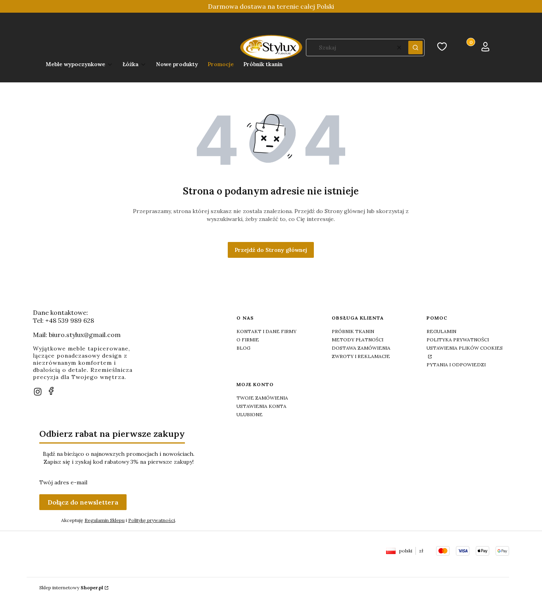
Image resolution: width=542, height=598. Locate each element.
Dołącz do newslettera (83, 502)
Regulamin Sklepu (105, 520)
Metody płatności (357, 340)
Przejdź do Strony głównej (270, 249)
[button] (415, 47)
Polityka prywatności (458, 340)
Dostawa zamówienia (361, 348)
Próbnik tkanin (353, 331)
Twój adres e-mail (63, 482)
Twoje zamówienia (262, 398)
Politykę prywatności (151, 520)
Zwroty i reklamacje (361, 356)
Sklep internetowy (71, 587)
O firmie (247, 340)
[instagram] (37, 391)
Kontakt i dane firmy (266, 331)
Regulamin (441, 331)
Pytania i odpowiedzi (456, 365)
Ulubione (249, 414)
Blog (243, 348)
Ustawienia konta (261, 406)
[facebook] (51, 391)
